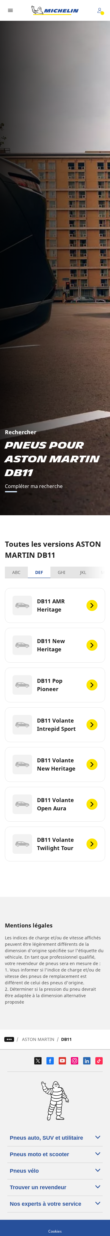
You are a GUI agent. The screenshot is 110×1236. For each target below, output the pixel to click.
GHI (61, 572)
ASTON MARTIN (38, 1039)
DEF (39, 572)
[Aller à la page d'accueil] (55, 10)
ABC (16, 572)
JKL (83, 572)
